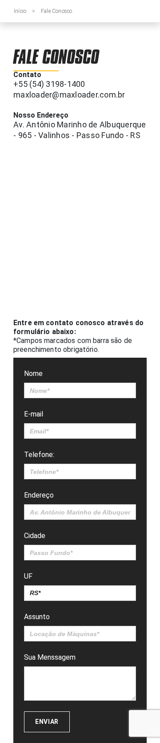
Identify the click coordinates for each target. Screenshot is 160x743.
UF (28, 576)
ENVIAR (47, 721)
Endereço (39, 495)
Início (20, 11)
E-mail (33, 414)
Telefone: (39, 454)
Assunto (37, 616)
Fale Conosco (56, 11)
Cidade (34, 535)
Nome (33, 373)
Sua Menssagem (50, 657)
